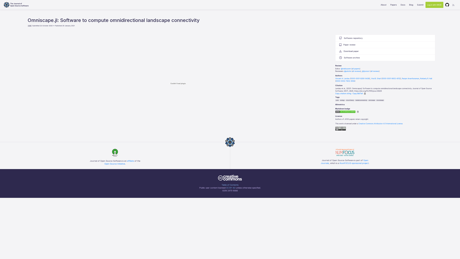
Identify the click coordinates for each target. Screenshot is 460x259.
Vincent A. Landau (342, 78)
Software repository (353, 38)
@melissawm (346, 69)
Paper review (349, 45)
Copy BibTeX (358, 93)
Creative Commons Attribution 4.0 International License (380, 124)
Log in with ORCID (434, 5)
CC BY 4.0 (230, 188)
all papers (356, 69)
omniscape (372, 100)
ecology (342, 100)
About (383, 5)
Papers (393, 5)
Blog (411, 5)
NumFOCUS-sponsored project (354, 163)
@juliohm (347, 71)
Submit (420, 5)
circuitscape (380, 100)
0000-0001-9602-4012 (391, 78)
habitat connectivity (361, 100)
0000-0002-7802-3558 (345, 81)
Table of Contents (230, 185)
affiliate (130, 161)
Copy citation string (343, 93)
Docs (403, 5)
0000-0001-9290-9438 (360, 78)
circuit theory (350, 100)
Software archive (352, 57)
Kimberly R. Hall (426, 78)
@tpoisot (366, 71)
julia (337, 100)
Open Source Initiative (114, 164)
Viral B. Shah (376, 78)
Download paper (351, 51)
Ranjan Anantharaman (410, 78)
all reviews (356, 71)
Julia (29, 25)
